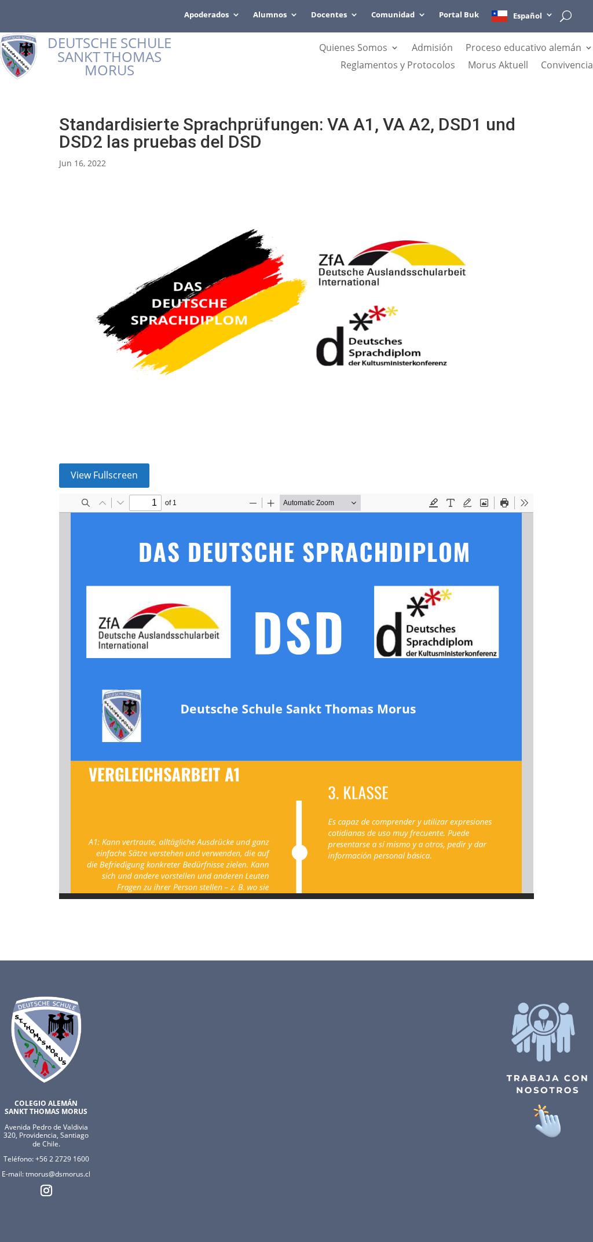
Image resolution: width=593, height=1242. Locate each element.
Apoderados (206, 15)
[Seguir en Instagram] (46, 1190)
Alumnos (270, 15)
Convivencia (567, 66)
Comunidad (393, 15)
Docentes (329, 15)
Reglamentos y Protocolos (398, 66)
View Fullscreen (104, 475)
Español (527, 15)
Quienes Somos (353, 48)
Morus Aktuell (498, 66)
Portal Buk (459, 15)
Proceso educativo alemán (523, 48)
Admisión (432, 48)
